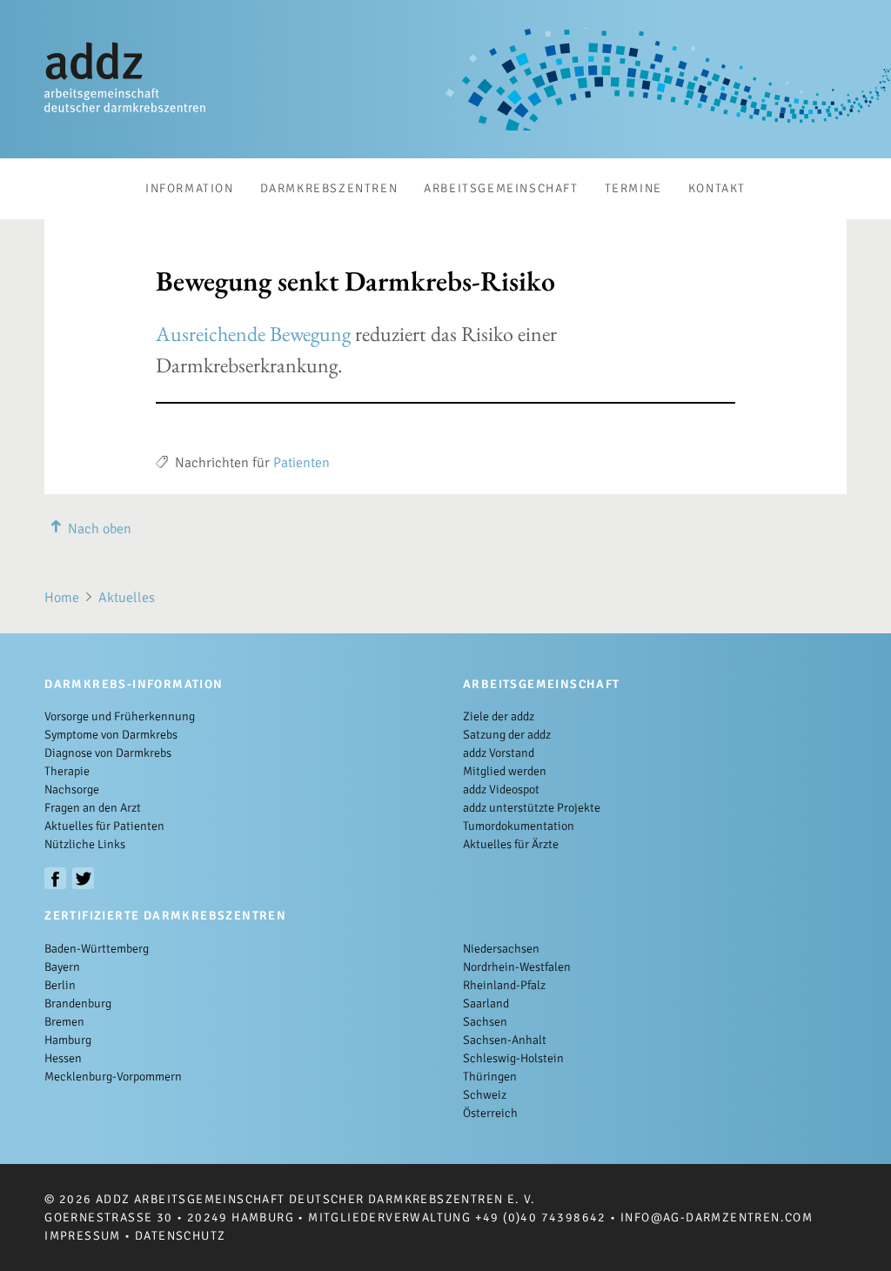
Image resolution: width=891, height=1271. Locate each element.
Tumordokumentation (518, 826)
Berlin (60, 985)
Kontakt (717, 188)
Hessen (63, 1058)
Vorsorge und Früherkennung (119, 716)
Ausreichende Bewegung (253, 333)
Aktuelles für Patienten (104, 826)
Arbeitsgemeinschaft (501, 188)
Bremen (64, 1021)
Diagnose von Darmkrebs (107, 753)
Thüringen (490, 1076)
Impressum (82, 1235)
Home (61, 597)
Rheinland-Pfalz (504, 985)
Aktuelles (126, 597)
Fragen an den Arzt (92, 807)
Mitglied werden (504, 771)
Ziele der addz (498, 716)
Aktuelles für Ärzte (511, 844)
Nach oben (99, 529)
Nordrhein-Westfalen (517, 967)
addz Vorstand (498, 753)
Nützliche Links (84, 844)
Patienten (301, 463)
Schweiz (484, 1094)
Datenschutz (180, 1235)
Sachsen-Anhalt (504, 1040)
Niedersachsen (501, 948)
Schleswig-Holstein (513, 1058)
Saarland (486, 1003)
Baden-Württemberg (96, 948)
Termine (633, 188)
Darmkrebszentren (329, 188)
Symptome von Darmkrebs (111, 734)
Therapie (67, 771)
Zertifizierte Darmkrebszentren (165, 915)
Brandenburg (77, 1003)
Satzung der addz (507, 734)
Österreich (490, 1113)
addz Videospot (501, 789)
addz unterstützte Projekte (531, 807)
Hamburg (67, 1040)
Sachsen (485, 1021)
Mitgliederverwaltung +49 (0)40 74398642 (457, 1217)
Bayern (62, 967)
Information (189, 188)
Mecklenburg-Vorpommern (113, 1076)
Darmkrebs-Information (133, 684)
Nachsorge (71, 789)
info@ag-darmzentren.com (716, 1217)
